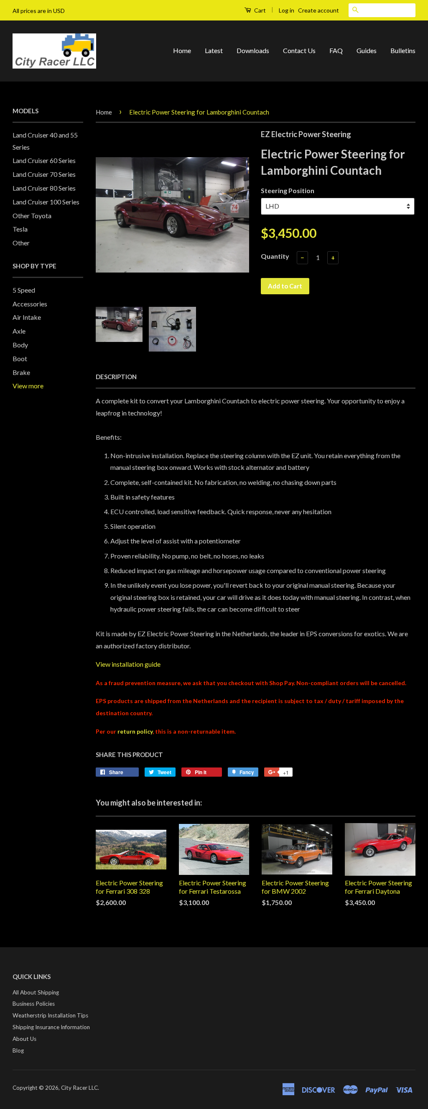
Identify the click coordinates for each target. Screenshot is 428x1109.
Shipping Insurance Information (51, 1027)
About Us (24, 1038)
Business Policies (34, 1003)
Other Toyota (32, 215)
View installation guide (128, 664)
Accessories (30, 304)
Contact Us (299, 50)
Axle (19, 331)
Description (116, 376)
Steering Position (287, 190)
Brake (21, 372)
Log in (286, 10)
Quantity (275, 256)
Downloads (253, 50)
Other (21, 243)
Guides (367, 50)
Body (20, 345)
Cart (259, 10)
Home (182, 50)
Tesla (20, 229)
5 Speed (24, 290)
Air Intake (27, 317)
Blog (18, 1050)
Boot (20, 358)
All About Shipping (36, 992)
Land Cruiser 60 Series (44, 160)
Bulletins (402, 50)
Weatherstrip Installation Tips (50, 1015)
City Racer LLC (79, 1087)
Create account (318, 10)
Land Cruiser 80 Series (44, 188)
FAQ (336, 50)
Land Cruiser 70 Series (44, 174)
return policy (135, 731)
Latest (214, 50)
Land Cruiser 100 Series (46, 202)
